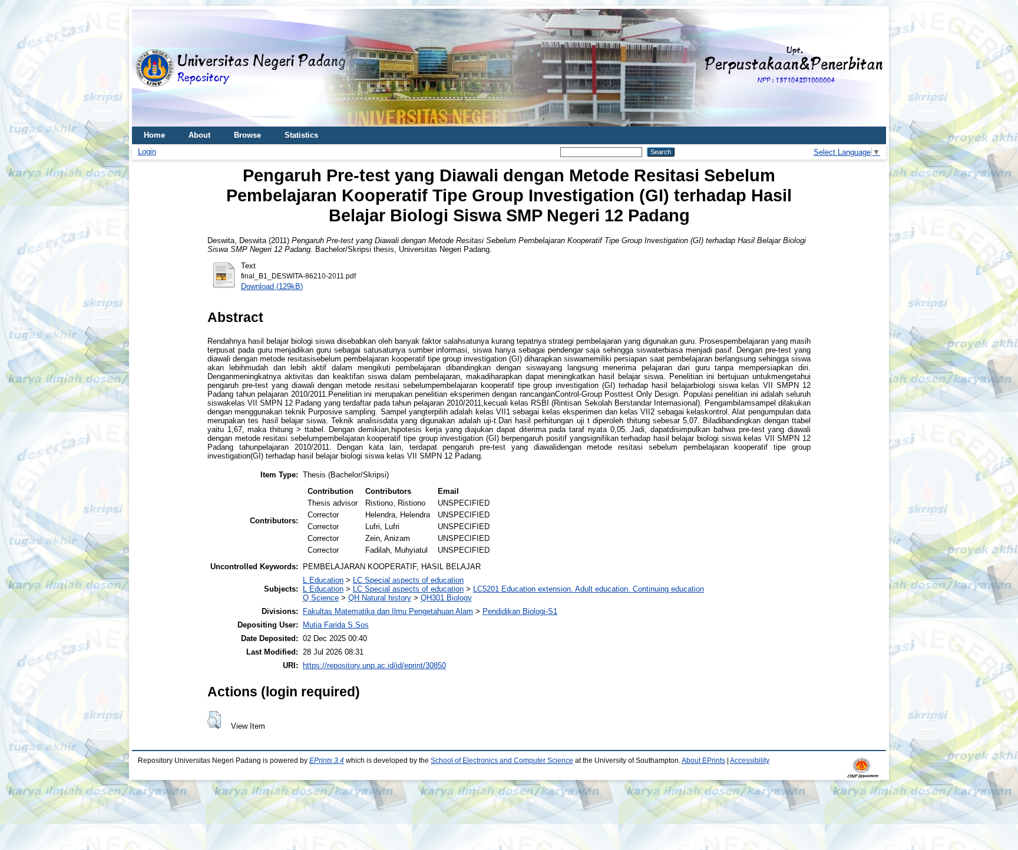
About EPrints (703, 760)
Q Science (321, 597)
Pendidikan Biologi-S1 (519, 611)
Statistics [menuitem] (301, 135)
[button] (214, 720)
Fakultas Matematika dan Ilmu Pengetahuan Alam (388, 611)
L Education (323, 580)
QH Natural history (379, 597)
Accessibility (749, 760)
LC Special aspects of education (408, 580)
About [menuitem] (199, 135)
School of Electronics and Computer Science (502, 760)
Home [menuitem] (154, 135)
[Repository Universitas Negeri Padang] (150, 68)
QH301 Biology (446, 597)
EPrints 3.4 (326, 760)
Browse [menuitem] (247, 135)
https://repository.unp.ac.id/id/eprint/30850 (374, 665)
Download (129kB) (272, 286)
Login (147, 151)
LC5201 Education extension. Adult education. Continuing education (588, 589)
